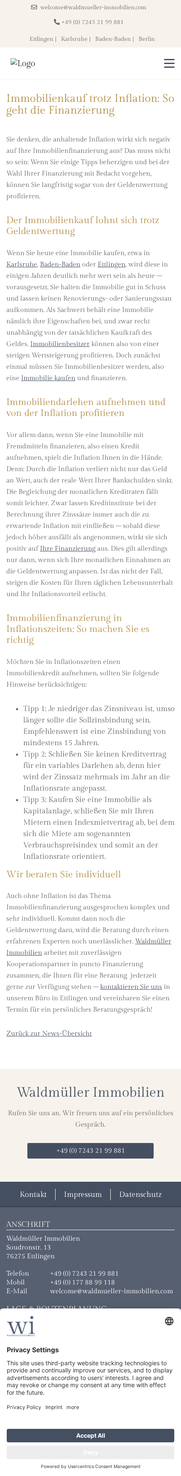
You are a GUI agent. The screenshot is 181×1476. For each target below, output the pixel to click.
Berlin (146, 39)
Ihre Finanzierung (68, 549)
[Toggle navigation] (167, 63)
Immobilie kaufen (48, 378)
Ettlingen (41, 39)
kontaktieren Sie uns (131, 987)
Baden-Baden (113, 39)
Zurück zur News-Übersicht (49, 1034)
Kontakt (33, 1194)
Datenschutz (140, 1194)
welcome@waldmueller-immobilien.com (91, 7)
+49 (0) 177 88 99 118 (82, 1283)
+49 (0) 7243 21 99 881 (92, 22)
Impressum (83, 1194)
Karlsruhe (74, 39)
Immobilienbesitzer (60, 344)
